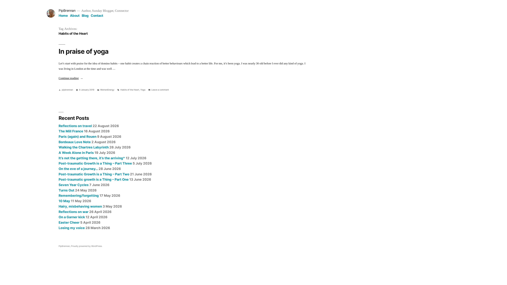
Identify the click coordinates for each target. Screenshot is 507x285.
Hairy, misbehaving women (80, 206)
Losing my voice (72, 228)
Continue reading (71, 78)
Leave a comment (160, 90)
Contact (97, 16)
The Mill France (71, 131)
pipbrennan (67, 90)
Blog (85, 16)
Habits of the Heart (129, 90)
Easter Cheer (69, 222)
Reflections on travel (75, 126)
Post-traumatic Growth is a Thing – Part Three (95, 163)
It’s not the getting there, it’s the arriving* (92, 158)
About (75, 16)
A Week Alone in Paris (76, 153)
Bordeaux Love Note (75, 142)
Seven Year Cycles (74, 185)
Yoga (142, 90)
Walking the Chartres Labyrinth (84, 147)
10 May (64, 201)
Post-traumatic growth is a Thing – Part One (94, 179)
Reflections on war (73, 212)
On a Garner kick (72, 217)
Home (63, 16)
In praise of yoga (84, 51)
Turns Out (66, 190)
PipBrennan (67, 11)
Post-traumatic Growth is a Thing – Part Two (94, 174)
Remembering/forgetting (79, 196)
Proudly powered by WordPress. (86, 246)
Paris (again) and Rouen (77, 137)
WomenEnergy (107, 90)
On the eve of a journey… (78, 169)
